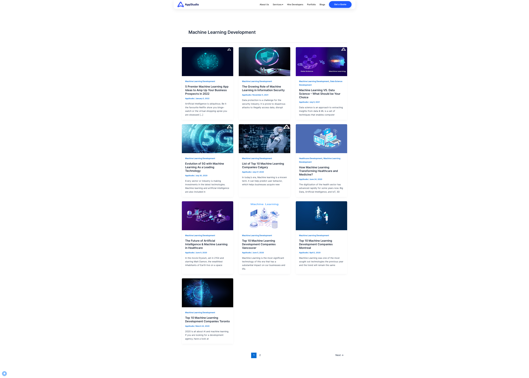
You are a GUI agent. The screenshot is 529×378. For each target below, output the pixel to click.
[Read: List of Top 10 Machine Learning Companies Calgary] (264, 138)
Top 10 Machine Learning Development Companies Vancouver (259, 244)
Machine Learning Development (200, 81)
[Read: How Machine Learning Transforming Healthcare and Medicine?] (321, 138)
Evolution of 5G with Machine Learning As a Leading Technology (204, 167)
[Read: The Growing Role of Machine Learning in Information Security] (264, 61)
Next (339, 355)
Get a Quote (340, 4)
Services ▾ (278, 4)
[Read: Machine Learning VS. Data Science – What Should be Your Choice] (321, 61)
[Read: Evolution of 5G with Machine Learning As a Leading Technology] (207, 138)
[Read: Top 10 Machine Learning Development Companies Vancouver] (264, 215)
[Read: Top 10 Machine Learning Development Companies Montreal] (321, 215)
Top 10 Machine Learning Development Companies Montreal (316, 244)
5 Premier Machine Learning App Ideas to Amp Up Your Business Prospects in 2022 (207, 90)
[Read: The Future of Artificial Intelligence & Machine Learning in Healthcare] (207, 215)
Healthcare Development (310, 158)
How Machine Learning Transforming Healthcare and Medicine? (318, 171)
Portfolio (311, 4)
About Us (264, 4)
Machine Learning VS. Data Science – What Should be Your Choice (319, 94)
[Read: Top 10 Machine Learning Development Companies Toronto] (207, 292)
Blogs (322, 4)
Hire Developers (295, 4)
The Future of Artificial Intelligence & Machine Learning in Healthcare (206, 244)
